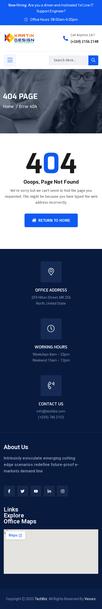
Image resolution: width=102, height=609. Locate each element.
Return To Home (54, 220)
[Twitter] (22, 491)
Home (8, 106)
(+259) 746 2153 (51, 417)
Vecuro (90, 599)
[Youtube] (36, 491)
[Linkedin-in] (49, 491)
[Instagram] (62, 491)
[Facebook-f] (9, 491)
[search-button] (93, 60)
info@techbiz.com (51, 411)
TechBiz (41, 599)
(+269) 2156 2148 (84, 42)
